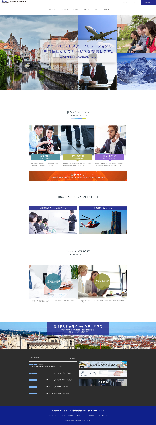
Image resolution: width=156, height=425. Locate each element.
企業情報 (71, 415)
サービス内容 (62, 415)
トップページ (53, 415)
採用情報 (92, 415)
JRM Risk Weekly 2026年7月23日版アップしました (59, 373)
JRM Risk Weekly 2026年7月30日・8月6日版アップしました (46, 366)
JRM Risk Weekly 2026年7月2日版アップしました (59, 393)
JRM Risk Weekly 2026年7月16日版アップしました (59, 380)
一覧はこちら (74, 358)
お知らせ (78, 415)
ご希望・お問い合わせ (102, 415)
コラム (85, 415)
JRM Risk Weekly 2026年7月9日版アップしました (59, 387)
